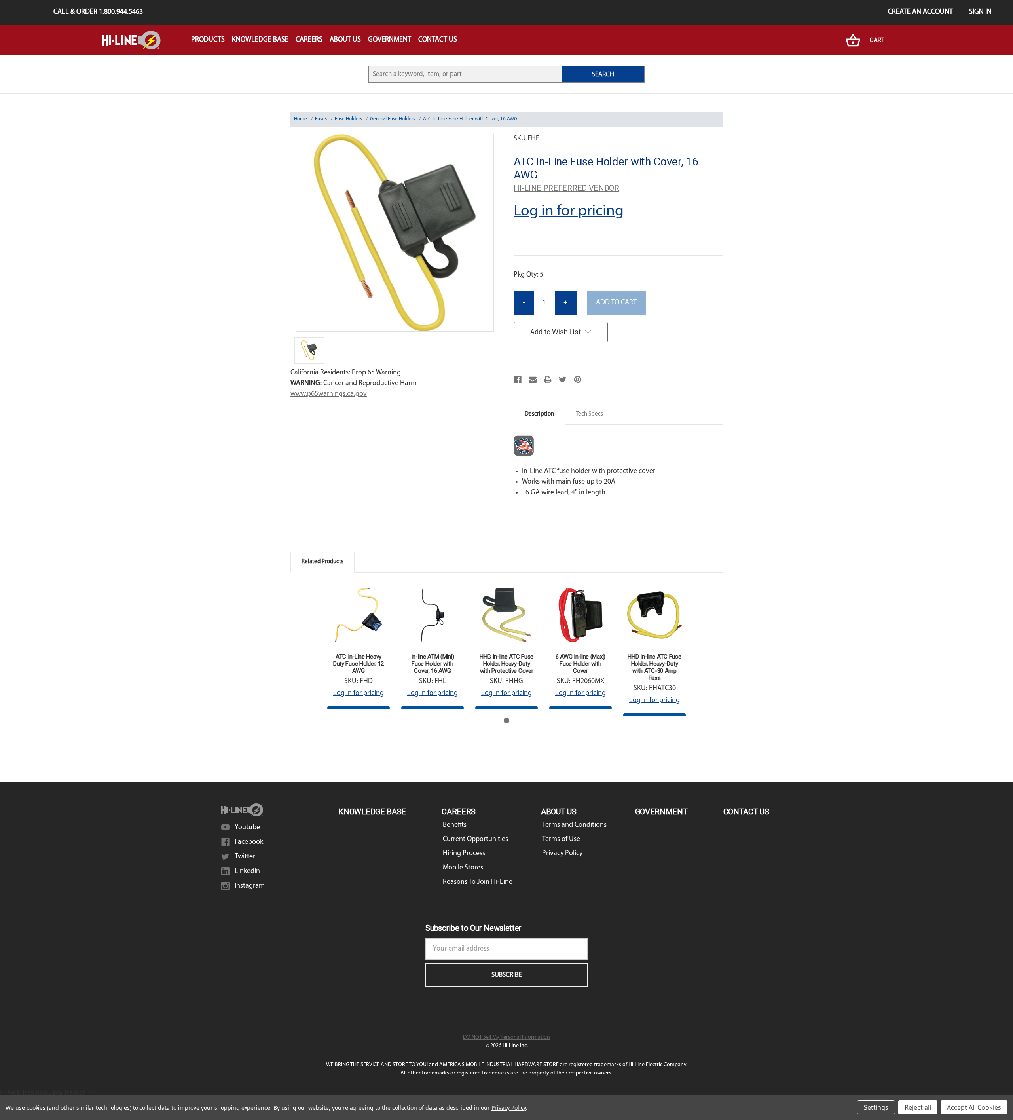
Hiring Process (464, 853)
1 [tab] (507, 720)
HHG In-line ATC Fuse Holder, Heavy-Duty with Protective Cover (506, 663)
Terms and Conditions (574, 825)
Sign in (980, 12)
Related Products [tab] (322, 562)
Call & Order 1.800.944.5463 (98, 12)
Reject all (918, 1107)
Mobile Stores (463, 867)
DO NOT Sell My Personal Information (506, 1037)
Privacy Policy (562, 853)
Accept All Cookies (974, 1107)
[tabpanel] (359, 646)
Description (539, 414)
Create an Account (920, 12)
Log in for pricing (569, 211)
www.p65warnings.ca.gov (328, 394)
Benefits (455, 825)
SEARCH (603, 74)
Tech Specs (589, 414)
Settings (876, 1107)
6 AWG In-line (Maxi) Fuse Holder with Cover (580, 663)
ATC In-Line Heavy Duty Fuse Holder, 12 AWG (358, 663)
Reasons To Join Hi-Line (477, 882)
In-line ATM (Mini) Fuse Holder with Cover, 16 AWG (432, 663)
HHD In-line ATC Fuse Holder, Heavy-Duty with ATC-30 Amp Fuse (654, 667)
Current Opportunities (475, 839)
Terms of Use (561, 839)
